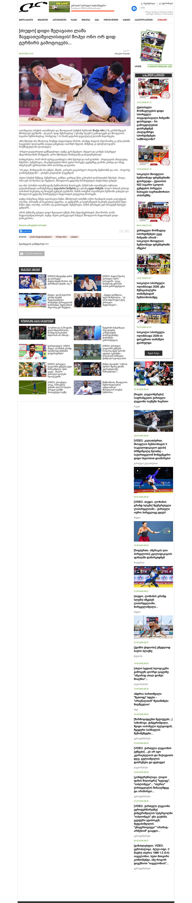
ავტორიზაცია (167, 3)
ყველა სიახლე (26, 20)
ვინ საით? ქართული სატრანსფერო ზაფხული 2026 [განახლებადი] (88, 7)
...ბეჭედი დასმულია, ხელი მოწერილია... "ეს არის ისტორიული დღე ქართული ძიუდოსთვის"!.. (114, 300)
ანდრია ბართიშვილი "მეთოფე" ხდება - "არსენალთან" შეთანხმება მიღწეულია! (151, 699)
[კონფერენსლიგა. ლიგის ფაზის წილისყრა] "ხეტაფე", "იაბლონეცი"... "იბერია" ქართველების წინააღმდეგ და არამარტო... (152, 784)
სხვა (97, 20)
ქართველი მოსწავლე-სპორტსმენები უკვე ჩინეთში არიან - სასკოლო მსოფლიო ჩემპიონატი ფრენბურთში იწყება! (153, 239)
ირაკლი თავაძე (122, 53)
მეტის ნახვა (153, 353)
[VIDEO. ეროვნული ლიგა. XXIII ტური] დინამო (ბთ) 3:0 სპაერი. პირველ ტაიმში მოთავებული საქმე (59, 387)
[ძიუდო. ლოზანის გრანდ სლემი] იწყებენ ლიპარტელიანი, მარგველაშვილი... (150, 601)
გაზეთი (126, 20)
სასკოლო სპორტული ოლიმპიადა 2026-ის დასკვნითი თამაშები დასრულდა (151, 338)
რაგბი (74, 20)
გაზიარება (27, 231)
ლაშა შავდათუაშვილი (40, 237)
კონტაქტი (162, 20)
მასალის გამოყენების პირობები (32, 225)
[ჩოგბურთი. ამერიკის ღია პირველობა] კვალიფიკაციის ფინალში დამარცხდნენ (153, 554)
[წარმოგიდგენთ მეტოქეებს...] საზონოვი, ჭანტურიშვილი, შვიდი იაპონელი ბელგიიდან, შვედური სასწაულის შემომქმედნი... (153, 726)
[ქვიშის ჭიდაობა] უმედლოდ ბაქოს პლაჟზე (152, 649)
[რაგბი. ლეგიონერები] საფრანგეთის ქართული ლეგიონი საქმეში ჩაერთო (151, 398)
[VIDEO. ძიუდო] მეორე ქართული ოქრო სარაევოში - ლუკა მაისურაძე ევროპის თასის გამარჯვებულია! (114, 281)
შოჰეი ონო (61, 237)
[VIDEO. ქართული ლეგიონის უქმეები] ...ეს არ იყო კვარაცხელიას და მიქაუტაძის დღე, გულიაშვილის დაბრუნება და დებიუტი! (153, 755)
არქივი (138, 67)
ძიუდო (74, 237)
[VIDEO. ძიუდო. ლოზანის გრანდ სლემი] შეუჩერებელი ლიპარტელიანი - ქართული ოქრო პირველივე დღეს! (152, 507)
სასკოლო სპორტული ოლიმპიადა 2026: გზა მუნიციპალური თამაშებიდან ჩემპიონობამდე (151, 290)
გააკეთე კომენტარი (33, 254)
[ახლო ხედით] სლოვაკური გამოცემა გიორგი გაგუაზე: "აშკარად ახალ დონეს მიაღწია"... (151, 674)
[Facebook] (134, 8)
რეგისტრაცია (149, 3)
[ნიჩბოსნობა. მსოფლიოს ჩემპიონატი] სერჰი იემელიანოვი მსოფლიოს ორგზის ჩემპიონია (115, 387)
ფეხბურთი (43, 20)
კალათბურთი (59, 20)
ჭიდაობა (86, 20)
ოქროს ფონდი (111, 20)
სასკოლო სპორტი (144, 20)
